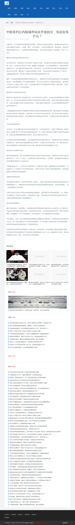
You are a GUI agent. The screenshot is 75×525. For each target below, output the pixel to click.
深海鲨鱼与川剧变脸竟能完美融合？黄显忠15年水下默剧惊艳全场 (28, 426)
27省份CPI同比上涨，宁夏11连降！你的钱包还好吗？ (24, 502)
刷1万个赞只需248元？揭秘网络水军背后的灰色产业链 (25, 499)
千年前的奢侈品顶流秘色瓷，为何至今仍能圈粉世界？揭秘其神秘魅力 (16, 265)
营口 (54, 8)
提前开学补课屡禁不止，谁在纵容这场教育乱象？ (23, 410)
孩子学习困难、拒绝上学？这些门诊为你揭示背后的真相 (25, 486)
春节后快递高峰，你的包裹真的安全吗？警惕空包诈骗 (24, 396)
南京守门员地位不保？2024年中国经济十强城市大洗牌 (61, 283)
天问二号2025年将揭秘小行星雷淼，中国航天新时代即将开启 (26, 440)
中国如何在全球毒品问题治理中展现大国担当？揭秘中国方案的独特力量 (29, 458)
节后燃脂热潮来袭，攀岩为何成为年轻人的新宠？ (23, 445)
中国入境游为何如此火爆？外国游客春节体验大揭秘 (24, 372)
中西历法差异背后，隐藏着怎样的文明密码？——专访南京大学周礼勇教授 (30, 477)
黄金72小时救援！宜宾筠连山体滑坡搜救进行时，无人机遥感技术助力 (29, 388)
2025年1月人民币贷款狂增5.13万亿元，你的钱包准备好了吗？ (27, 344)
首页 (9, 8)
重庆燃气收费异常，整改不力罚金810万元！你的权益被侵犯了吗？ (39, 283)
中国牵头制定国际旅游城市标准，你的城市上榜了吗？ (24, 429)
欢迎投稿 (13, 514)
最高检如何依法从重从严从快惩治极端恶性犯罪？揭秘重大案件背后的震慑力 (31, 472)
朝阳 (47, 8)
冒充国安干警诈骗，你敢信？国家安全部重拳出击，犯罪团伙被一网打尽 (29, 480)
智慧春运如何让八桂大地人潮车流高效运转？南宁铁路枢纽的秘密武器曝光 (30, 418)
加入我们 (7, 514)
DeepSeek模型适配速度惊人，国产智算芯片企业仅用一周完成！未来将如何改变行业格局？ (35, 431)
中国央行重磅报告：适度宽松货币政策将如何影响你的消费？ (26, 404)
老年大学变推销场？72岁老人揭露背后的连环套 (22, 385)
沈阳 (34, 8)
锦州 (9, 15)
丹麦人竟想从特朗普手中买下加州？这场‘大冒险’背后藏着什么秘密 (28, 383)
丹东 (66, 8)
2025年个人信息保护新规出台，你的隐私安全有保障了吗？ (26, 342)
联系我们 (20, 514)
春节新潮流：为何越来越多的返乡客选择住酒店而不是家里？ (26, 467)
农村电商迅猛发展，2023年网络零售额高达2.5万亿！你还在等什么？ (61, 265)
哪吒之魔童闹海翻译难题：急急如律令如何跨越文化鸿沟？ (26, 450)
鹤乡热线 (27, 514)
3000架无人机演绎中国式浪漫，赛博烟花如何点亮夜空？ (25, 488)
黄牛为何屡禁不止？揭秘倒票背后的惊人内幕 (22, 423)
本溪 (60, 8)
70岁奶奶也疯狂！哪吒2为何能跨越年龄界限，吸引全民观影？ (27, 339)
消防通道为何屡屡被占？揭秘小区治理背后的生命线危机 (25, 442)
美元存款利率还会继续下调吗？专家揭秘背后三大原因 (24, 491)
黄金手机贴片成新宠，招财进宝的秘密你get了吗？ (23, 391)
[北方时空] (11, 3)
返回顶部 (65, 522)
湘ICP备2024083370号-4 (41, 522)
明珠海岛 (34, 514)
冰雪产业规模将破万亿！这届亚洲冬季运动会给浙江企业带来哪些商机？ (29, 402)
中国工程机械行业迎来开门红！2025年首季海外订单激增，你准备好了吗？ (39, 266)
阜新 (22, 8)
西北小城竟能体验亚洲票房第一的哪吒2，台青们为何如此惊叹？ (16, 283)
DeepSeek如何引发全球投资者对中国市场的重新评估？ (25, 380)
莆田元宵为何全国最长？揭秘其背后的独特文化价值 (24, 399)
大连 (41, 8)
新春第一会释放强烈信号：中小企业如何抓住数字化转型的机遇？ (28, 377)
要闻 (15, 8)
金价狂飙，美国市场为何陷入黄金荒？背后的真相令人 (24, 496)
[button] (37, 307)
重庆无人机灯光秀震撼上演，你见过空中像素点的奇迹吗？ (26, 456)
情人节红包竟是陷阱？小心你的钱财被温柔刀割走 (23, 347)
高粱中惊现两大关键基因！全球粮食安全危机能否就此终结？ (26, 464)
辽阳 (15, 15)
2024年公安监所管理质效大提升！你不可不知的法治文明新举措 (27, 421)
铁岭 (22, 15)
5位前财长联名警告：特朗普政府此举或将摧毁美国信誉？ (25, 475)
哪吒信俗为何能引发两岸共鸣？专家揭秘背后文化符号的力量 (26, 394)
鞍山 (28, 8)
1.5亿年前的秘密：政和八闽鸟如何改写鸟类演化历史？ (25, 483)
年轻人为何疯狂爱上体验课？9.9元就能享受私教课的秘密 (25, 461)
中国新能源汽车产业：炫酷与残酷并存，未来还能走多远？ (26, 375)
